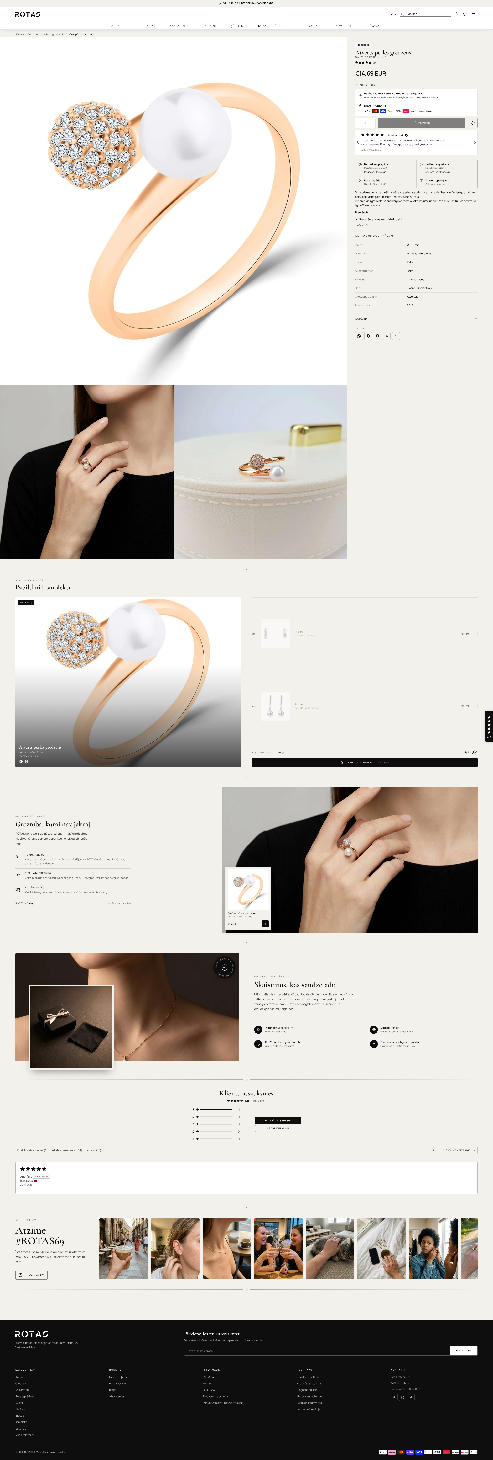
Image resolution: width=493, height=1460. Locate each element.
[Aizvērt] (320, 703)
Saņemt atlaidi (207, 749)
